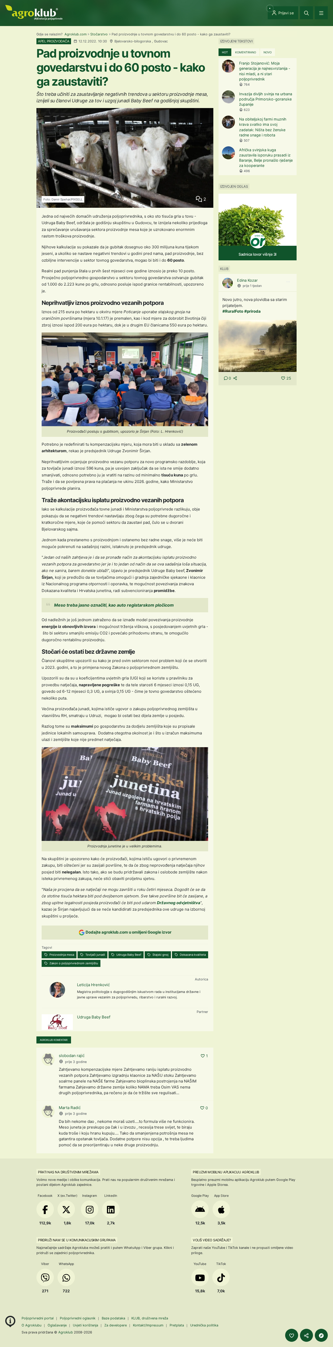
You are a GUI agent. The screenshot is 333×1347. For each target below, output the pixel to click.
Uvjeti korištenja (85, 1325)
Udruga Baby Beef (128, 954)
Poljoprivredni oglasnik (78, 1318)
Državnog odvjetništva (178, 902)
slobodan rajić (72, 1055)
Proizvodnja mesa (61, 954)
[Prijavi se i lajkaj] (291, 1335)
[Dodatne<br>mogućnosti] (321, 1335)
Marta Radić (70, 1107)
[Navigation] (321, 12)
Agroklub (65, 1332)
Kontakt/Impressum (148, 1325)
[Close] (306, 12)
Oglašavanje (57, 1325)
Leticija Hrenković (93, 984)
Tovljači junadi (95, 954)
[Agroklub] (33, 12)
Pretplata (177, 1325)
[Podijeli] (306, 1335)
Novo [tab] (268, 52)
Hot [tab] (225, 52)
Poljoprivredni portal (38, 1318)
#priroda (252, 311)
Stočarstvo (99, 34)
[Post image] (258, 345)
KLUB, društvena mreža (149, 1318)
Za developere (115, 1325)
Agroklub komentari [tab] (54, 1039)
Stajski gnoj (160, 954)
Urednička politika (204, 1325)
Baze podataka (114, 1318)
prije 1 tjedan (252, 286)
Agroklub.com (76, 34)
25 (288, 378)
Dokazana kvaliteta (192, 954)
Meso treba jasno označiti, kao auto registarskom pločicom (114, 605)
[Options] (288, 282)
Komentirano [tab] (245, 52)
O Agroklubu (31, 1325)
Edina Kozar (247, 280)
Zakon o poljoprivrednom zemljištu (73, 963)
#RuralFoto (232, 311)
